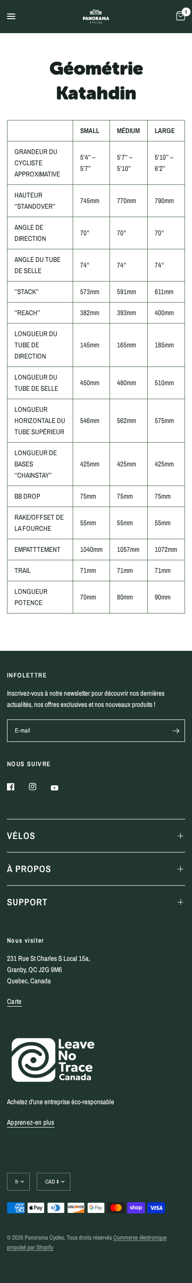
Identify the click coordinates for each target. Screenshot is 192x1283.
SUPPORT (27, 901)
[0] (179, 16)
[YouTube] (61, 787)
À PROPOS (29, 868)
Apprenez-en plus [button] (31, 1122)
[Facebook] (17, 786)
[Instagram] (39, 786)
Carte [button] (14, 1001)
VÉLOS (21, 835)
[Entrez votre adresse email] (175, 730)
